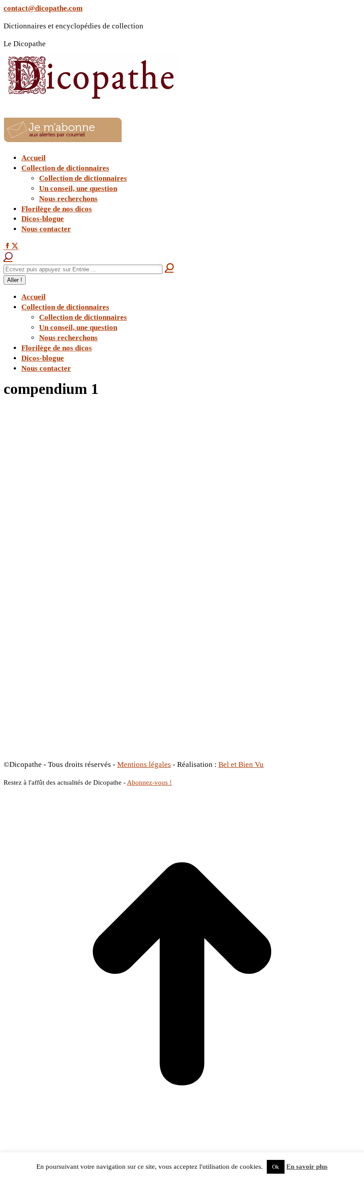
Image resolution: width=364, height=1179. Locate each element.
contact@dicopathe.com (43, 8)
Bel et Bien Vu (241, 764)
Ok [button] (275, 1166)
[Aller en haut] (182, 1150)
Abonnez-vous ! (149, 782)
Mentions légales (144, 764)
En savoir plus (307, 1166)
